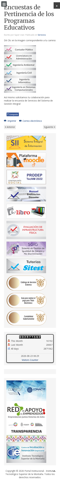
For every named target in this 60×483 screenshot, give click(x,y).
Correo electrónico (32, 120)
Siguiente (49, 126)
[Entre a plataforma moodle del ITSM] (26, 159)
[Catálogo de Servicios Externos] (26, 282)
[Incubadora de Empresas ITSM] (26, 452)
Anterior (10, 126)
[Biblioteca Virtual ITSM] (26, 210)
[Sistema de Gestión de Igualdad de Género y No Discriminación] (26, 248)
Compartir (12, 114)
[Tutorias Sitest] (26, 265)
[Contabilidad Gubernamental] (26, 317)
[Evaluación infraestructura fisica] (26, 229)
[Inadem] (26, 411)
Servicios (42, 34)
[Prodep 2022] (26, 176)
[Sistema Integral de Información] (26, 142)
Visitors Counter (30, 359)
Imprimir (12, 120)
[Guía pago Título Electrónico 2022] (26, 300)
